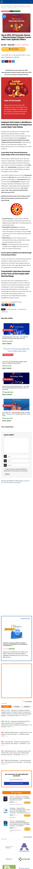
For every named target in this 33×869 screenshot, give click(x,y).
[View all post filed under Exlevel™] (24, 859)
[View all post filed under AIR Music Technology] (9, 847)
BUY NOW (27, 815)
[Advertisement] (16, 680)
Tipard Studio (13, 817)
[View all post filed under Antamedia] (24, 847)
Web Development (19, 6)
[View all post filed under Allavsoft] (9, 859)
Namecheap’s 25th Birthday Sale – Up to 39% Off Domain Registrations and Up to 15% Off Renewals (15, 387)
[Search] (30, 2)
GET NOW (14, 49)
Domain (28, 6)
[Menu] (2, 2)
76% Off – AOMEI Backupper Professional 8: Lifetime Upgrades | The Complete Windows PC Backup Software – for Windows (20, 823)
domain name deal (11, 309)
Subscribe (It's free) (16, 783)
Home (2, 6)
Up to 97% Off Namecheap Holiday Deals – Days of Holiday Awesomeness (15, 362)
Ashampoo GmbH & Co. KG (16, 804)
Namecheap (17, 11)
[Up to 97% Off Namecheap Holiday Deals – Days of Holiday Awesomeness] (16, 353)
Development (9, 6)
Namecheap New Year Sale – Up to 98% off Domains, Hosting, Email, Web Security (15, 337)
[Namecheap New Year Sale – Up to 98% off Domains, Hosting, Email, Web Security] (16, 329)
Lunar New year (22, 309)
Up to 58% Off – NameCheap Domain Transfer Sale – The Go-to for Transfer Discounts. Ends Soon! (16, 414)
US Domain (5, 311)
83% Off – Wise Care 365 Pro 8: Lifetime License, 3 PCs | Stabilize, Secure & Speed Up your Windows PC (15, 644)
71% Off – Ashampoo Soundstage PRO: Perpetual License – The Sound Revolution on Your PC (20, 798)
